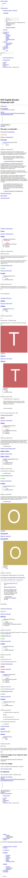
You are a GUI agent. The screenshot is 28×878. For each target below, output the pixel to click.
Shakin (3, 236)
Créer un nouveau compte (6, 768)
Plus (7, 40)
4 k (6, 648)
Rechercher (8, 44)
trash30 (3, 644)
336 (7, 568)
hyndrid (3, 273)
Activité (5, 41)
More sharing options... (5, 124)
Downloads (5, 48)
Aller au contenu (4, 1)
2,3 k (7, 311)
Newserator (5, 108)
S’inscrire (5, 29)
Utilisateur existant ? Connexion (10, 10)
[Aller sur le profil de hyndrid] (3, 265)
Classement (5, 46)
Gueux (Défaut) (10, 837)
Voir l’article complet (5, 198)
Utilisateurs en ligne (10, 39)
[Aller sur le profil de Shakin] (3, 228)
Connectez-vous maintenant (6, 776)
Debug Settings (4, 195)
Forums (7, 34)
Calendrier (8, 35)
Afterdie (3, 301)
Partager (2, 112)
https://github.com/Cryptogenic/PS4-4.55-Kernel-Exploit (13, 577)
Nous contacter (6, 838)
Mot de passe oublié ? (10, 27)
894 (7, 739)
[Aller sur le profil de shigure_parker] (4, 448)
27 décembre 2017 (19, 161)
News (13, 109)
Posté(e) (7, 137)
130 (7, 390)
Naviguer (5, 33)
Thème (4, 834)
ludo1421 (3, 616)
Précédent (8, 855)
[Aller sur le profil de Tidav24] (14, 352)
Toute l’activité (9, 43)
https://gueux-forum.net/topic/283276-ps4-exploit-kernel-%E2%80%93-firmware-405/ (13, 114)
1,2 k (7, 278)
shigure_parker (5, 451)
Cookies (5, 839)
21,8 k (7, 242)
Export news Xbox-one (8, 57)
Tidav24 (3, 356)
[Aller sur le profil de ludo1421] (3, 608)
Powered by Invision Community (15, 841)
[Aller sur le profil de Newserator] (4, 106)
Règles (7, 37)
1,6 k (7, 461)
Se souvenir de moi (10, 22)
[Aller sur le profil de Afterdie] (3, 298)
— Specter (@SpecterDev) (9, 161)
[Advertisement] (14, 83)
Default (8, 835)
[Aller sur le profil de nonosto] (3, 726)
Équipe (7, 38)
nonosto (3, 729)
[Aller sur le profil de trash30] (3, 636)
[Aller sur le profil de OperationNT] (14, 529)
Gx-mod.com (6, 32)
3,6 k (7, 621)
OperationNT (4, 533)
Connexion (9, 25)
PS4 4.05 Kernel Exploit (6, 193)
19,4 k (7, 144)
